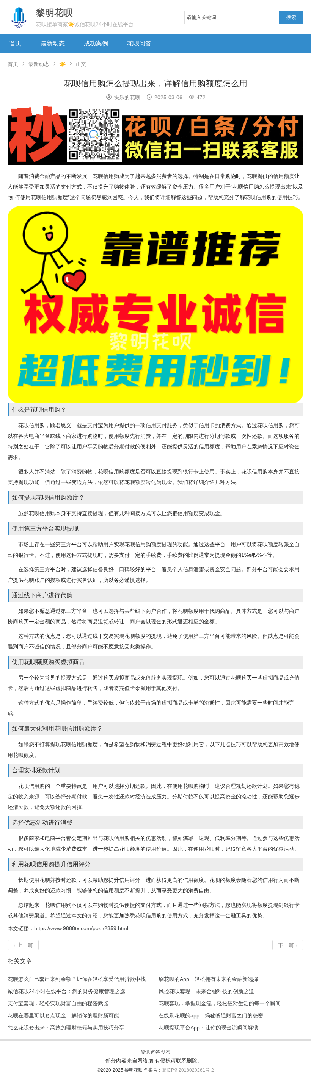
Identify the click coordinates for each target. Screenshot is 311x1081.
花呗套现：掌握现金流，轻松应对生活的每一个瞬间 (220, 1003)
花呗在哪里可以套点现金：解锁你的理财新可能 (63, 1015)
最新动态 (53, 43)
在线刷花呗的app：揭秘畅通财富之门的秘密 (211, 1015)
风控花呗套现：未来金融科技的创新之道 (206, 991)
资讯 (145, 1052)
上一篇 (23, 945)
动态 (165, 1052)
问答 (155, 1052)
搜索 (291, 17)
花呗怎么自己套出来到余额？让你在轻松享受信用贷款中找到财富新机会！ (95, 979)
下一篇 (287, 945)
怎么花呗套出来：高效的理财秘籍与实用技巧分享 (66, 1028)
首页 (15, 43)
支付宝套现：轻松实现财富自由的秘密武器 (58, 1003)
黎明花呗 (134, 1070)
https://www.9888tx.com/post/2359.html (81, 928)
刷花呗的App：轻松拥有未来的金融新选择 (208, 979)
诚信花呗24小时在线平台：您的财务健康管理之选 (66, 991)
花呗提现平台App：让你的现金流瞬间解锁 (208, 1028)
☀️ (62, 64)
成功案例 (96, 43)
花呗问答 (139, 43)
